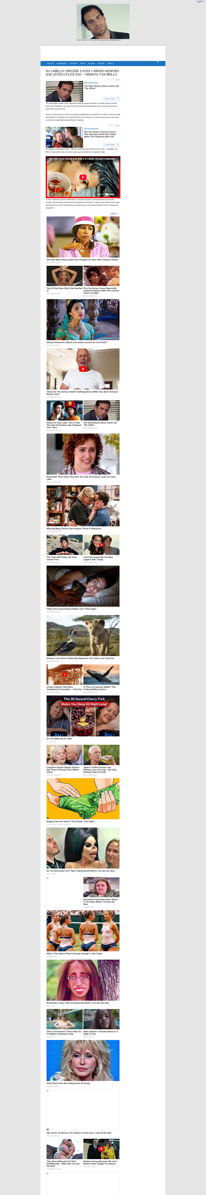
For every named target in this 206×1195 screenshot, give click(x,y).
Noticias (91, 63)
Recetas (101, 63)
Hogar (82, 63)
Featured (73, 63)
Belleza (50, 63)
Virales (110, 63)
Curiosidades (61, 63)
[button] (157, 62)
